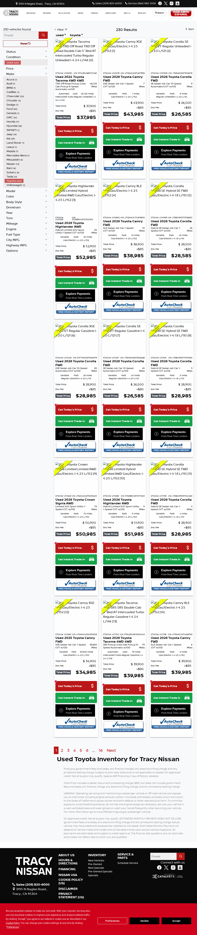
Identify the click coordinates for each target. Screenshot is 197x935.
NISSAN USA (67, 875)
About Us (66, 855)
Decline (144, 921)
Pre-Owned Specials (100, 871)
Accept (176, 921)
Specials (93, 875)
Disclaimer (68, 889)
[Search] (43, 35)
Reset (24, 43)
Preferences (112, 921)
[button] (30, 13)
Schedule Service (128, 863)
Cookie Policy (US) (70, 881)
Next (111, 750)
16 (101, 750)
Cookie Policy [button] (12, 923)
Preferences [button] (13, 927)
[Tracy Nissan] (10, 12)
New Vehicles (96, 860)
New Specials (96, 867)
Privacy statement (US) (71, 895)
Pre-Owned (95, 864)
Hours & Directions (68, 861)
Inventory (97, 855)
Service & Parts (126, 856)
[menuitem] (26, 62)
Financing (67, 869)
